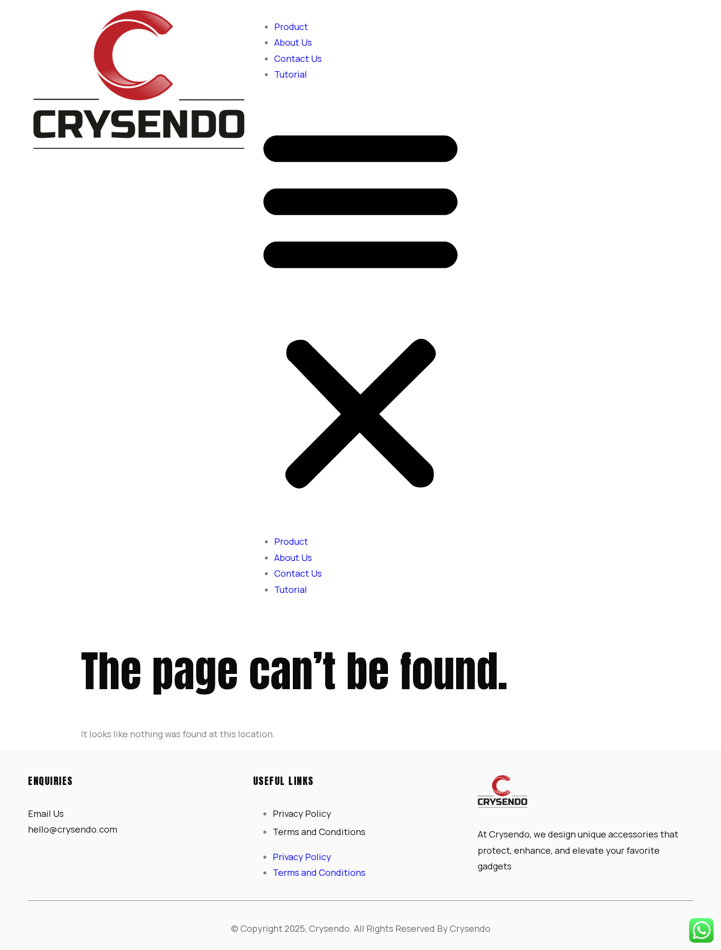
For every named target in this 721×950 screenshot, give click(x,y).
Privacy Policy (302, 813)
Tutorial (290, 74)
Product (291, 26)
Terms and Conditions (319, 832)
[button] (360, 308)
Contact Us (298, 58)
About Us (293, 42)
